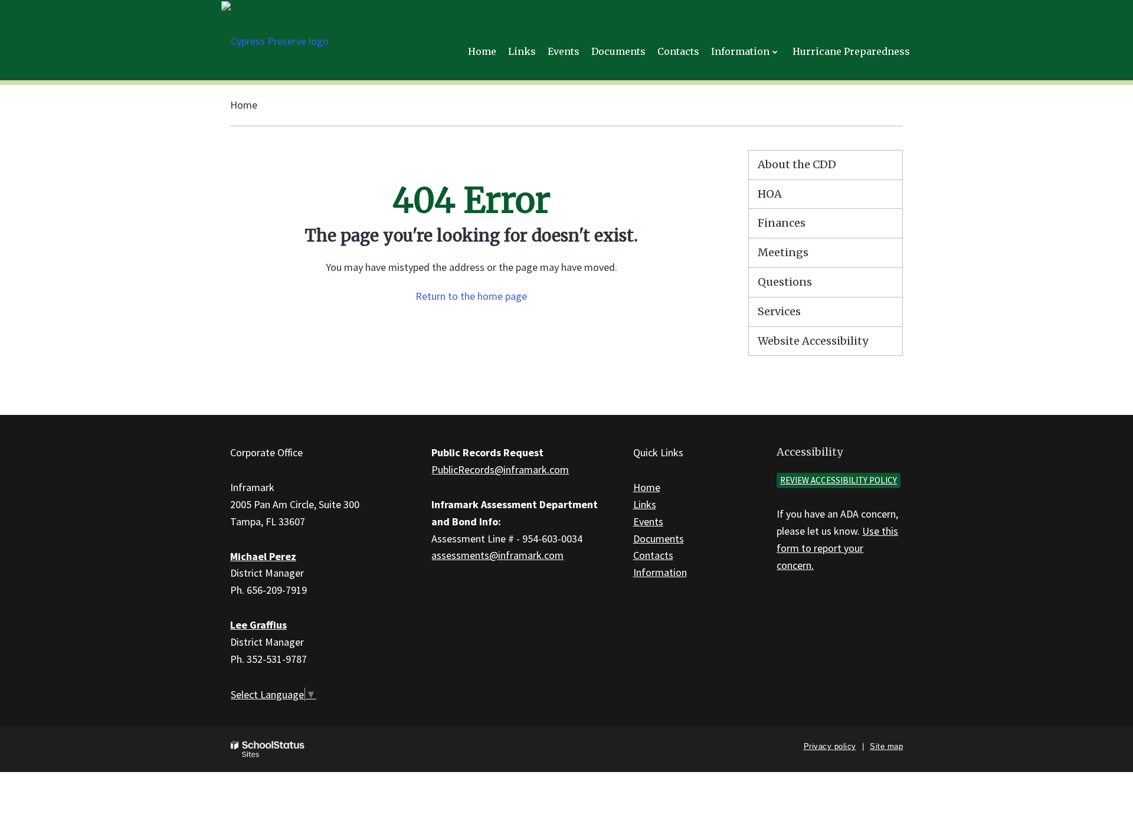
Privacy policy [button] (830, 746)
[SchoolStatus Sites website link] (268, 749)
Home (243, 105)
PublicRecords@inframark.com (500, 469)
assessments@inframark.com (497, 555)
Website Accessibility (813, 341)
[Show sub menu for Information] (775, 51)
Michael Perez (263, 556)
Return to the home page (471, 296)
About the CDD (797, 164)
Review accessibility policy (838, 480)
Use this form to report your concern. (837, 548)
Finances (781, 223)
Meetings (783, 252)
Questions (785, 282)
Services (779, 311)
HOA (770, 194)
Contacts (653, 555)
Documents (658, 538)
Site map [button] (886, 746)
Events (648, 521)
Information (660, 572)
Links (644, 504)
